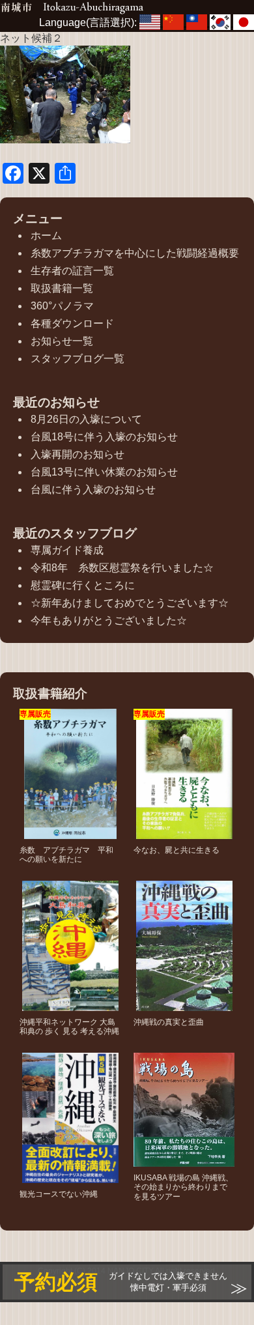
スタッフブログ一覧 (77, 358)
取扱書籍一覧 (62, 288)
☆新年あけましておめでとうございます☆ (130, 602)
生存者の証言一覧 (72, 270)
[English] (151, 22)
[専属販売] (70, 832)
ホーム (46, 235)
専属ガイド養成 (67, 550)
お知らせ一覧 (62, 341)
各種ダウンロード (72, 323)
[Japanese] (243, 22)
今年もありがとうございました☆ (109, 620)
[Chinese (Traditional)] (198, 22)
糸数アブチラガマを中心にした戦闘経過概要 (135, 253)
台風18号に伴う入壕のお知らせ (104, 436)
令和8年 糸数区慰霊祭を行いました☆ (122, 567)
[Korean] (221, 22)
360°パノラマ (62, 305)
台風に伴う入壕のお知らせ (93, 489)
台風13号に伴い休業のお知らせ (104, 471)
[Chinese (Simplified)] (174, 22)
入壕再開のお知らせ (77, 454)
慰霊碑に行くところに (83, 585)
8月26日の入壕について (86, 419)
